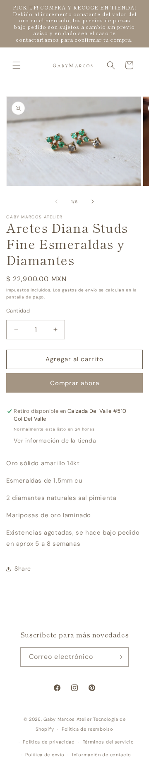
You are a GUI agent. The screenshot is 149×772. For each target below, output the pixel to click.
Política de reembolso (87, 729)
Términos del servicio (108, 742)
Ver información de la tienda (55, 440)
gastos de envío (80, 290)
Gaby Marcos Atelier (67, 719)
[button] (16, 65)
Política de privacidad (48, 742)
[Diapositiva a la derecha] (93, 201)
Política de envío (44, 755)
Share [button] (22, 568)
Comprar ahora (74, 383)
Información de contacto (101, 755)
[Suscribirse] (119, 657)
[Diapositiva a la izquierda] (56, 201)
